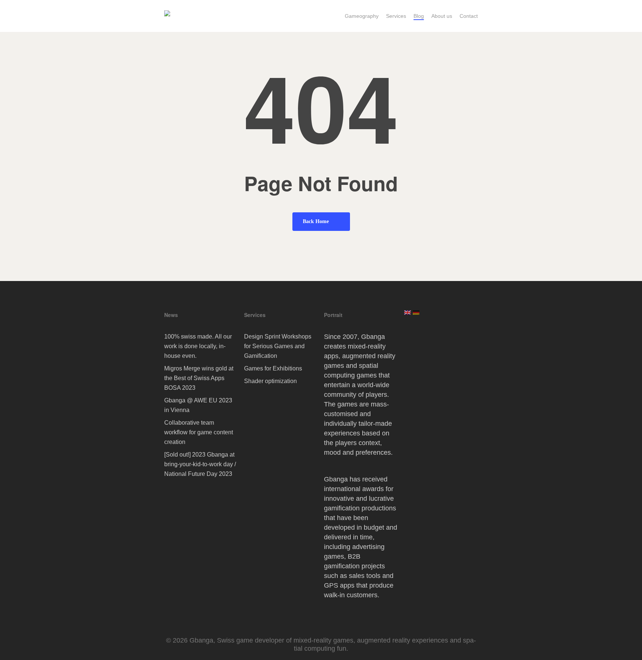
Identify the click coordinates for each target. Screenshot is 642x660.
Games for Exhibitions (273, 368)
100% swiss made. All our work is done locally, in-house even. (198, 346)
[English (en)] (407, 315)
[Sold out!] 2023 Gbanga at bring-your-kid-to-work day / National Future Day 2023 (200, 464)
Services (255, 314)
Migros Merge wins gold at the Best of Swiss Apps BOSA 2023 (198, 378)
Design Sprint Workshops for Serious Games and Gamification (277, 346)
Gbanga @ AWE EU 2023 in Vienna (198, 405)
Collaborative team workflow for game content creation (198, 432)
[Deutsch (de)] (416, 315)
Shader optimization (270, 381)
